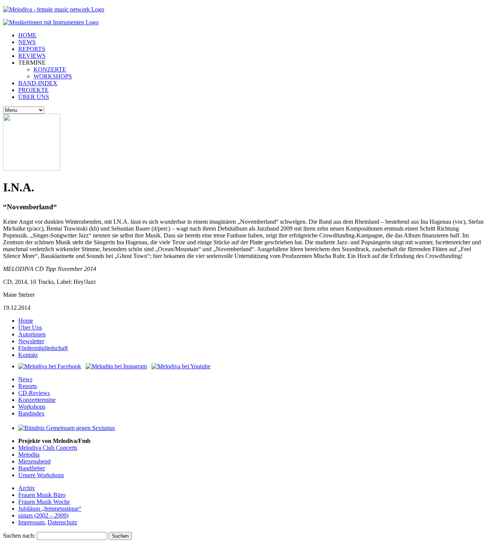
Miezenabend (34, 461)
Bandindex (31, 413)
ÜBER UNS (33, 97)
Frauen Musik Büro (41, 495)
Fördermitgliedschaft (43, 348)
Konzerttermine (37, 400)
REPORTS (31, 49)
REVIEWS (32, 56)
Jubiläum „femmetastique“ (49, 508)
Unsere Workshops (41, 475)
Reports (27, 386)
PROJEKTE (33, 90)
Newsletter (31, 341)
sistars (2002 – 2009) (43, 515)
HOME (27, 35)
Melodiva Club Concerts (47, 447)
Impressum (31, 522)
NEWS (27, 42)
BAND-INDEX (37, 83)
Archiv (26, 488)
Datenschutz (62, 522)
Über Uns (30, 327)
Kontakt (28, 355)
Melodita (29, 454)
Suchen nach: (19, 535)
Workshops (31, 406)
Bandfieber (31, 468)
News (25, 379)
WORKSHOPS (52, 76)
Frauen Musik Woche (44, 501)
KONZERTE (49, 69)
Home (25, 320)
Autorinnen (32, 334)
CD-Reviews (34, 393)
